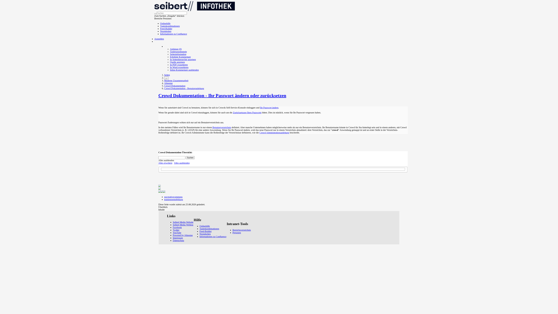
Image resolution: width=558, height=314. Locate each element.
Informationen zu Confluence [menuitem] (173, 34)
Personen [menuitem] (237, 232)
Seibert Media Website (183, 222)
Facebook (177, 227)
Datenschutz (178, 240)
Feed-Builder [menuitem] (166, 28)
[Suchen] (155, 13)
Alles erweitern (165, 163)
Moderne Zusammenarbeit (176, 80)
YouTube (177, 232)
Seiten (167, 75)
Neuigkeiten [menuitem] (165, 31)
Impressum (178, 238)
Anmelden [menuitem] (159, 39)
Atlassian (168, 83)
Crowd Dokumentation (174, 86)
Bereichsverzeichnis (242, 230)
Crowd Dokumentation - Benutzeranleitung (184, 88)
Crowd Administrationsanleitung (274, 132)
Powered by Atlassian (183, 235)
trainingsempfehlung (173, 199)
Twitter (176, 230)
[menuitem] (176, 49)
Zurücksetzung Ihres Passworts (247, 112)
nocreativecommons (173, 197)
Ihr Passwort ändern (269, 107)
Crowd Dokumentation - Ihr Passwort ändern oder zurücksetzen (222, 95)
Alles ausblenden (182, 163)
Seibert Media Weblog (183, 225)
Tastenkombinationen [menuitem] (170, 26)
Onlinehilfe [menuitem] (165, 23)
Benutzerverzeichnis (221, 127)
